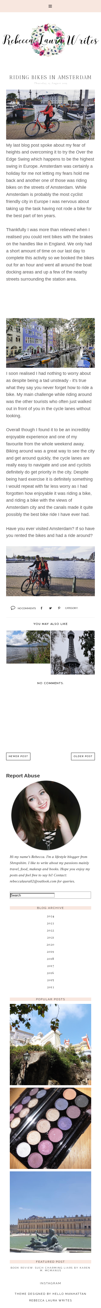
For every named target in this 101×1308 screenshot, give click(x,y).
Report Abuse (23, 775)
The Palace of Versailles (50, 1204)
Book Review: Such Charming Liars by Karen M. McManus (50, 1269)
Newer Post (18, 756)
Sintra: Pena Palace (50, 1037)
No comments (27, 608)
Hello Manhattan (69, 1294)
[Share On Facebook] (41, 608)
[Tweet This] (50, 608)
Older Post (83, 756)
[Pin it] (59, 608)
